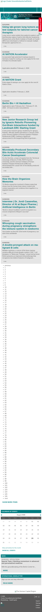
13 (5, 294)
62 (5, 400)
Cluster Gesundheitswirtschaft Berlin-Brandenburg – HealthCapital (11, 599)
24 (5, 318)
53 (5, 381)
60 (5, 396)
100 (6, 483)
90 (5, 461)
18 (5, 305)
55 (5, 385)
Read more (8, 583)
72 (5, 422)
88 (5, 457)
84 (5, 448)
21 (5, 311)
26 (5, 322)
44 (5, 361)
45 (5, 363)
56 (5, 387)
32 (5, 335)
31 (5, 333)
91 (5, 463)
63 (5, 402)
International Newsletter (12, 576)
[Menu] (6, 9)
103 (6, 490)
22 (5, 313)
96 (5, 474)
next (6, 498)
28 (5, 326)
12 (5, 291)
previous (8, 265)
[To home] (16, 2)
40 (5, 352)
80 (5, 439)
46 (5, 365)
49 (5, 372)
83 (5, 446)
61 (5, 398)
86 (5, 453)
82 (5, 444)
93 (5, 468)
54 (5, 383)
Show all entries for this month (11, 548)
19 (5, 307)
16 (5, 300)
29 (5, 328)
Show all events (8, 550)
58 (5, 392)
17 (5, 302)
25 (5, 320)
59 (5, 394)
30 (5, 331)
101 (6, 485)
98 (5, 479)
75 (5, 429)
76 (5, 431)
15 (5, 298)
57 (5, 389)
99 (5, 481)
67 (5, 411)
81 (5, 442)
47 (5, 368)
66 (5, 409)
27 (5, 324)
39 (5, 350)
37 (5, 346)
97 (5, 476)
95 (5, 472)
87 (5, 455)
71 (5, 420)
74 (5, 426)
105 (6, 494)
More (5, 570)
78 (5, 435)
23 (5, 315)
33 (5, 337)
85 (5, 450)
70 (5, 418)
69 (5, 416)
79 (5, 437)
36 (5, 344)
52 (5, 379)
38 (5, 348)
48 (5, 370)
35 (5, 341)
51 (5, 376)
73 (5, 424)
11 (5, 289)
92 (5, 466)
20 (5, 309)
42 (5, 357)
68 (5, 413)
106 (6, 496)
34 (5, 339)
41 (5, 355)
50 (5, 374)
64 (5, 405)
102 (6, 487)
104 (6, 492)
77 (5, 433)
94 (5, 470)
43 (5, 359)
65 (5, 407)
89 (5, 459)
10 (5, 287)
